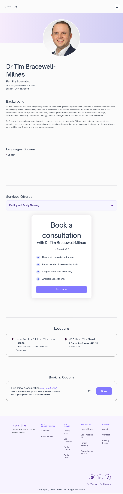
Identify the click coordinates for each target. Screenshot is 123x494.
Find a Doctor (67, 448)
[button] (117, 7)
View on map (21, 350)
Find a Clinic (66, 456)
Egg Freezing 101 (87, 436)
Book (104, 391)
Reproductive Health (87, 452)
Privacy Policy (105, 441)
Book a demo (47, 436)
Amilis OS (45, 430)
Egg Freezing (68, 440)
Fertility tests (67, 431)
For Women (92, 484)
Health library (87, 429)
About (105, 429)
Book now (61, 289)
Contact (106, 435)
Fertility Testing (84, 444)
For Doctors (105, 484)
